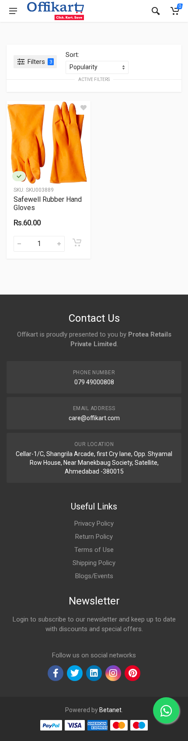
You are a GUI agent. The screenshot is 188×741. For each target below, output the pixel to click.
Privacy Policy (94, 523)
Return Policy (94, 537)
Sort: (72, 55)
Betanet (110, 709)
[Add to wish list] (84, 108)
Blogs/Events (94, 576)
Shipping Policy (94, 563)
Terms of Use (94, 550)
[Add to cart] (77, 242)
